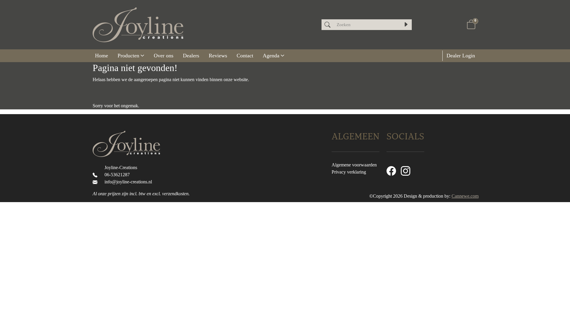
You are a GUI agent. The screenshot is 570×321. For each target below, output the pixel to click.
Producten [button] (128, 56)
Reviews (218, 56)
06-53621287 (117, 174)
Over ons (163, 56)
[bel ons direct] (96, 174)
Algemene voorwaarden (354, 164)
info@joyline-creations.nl (128, 181)
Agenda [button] (271, 56)
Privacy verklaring (349, 171)
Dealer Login (460, 56)
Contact (245, 56)
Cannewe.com (465, 196)
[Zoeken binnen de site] (406, 24)
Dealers (191, 56)
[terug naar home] (138, 24)
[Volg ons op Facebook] (391, 170)
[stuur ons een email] (96, 181)
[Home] (101, 56)
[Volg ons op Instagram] (405, 170)
